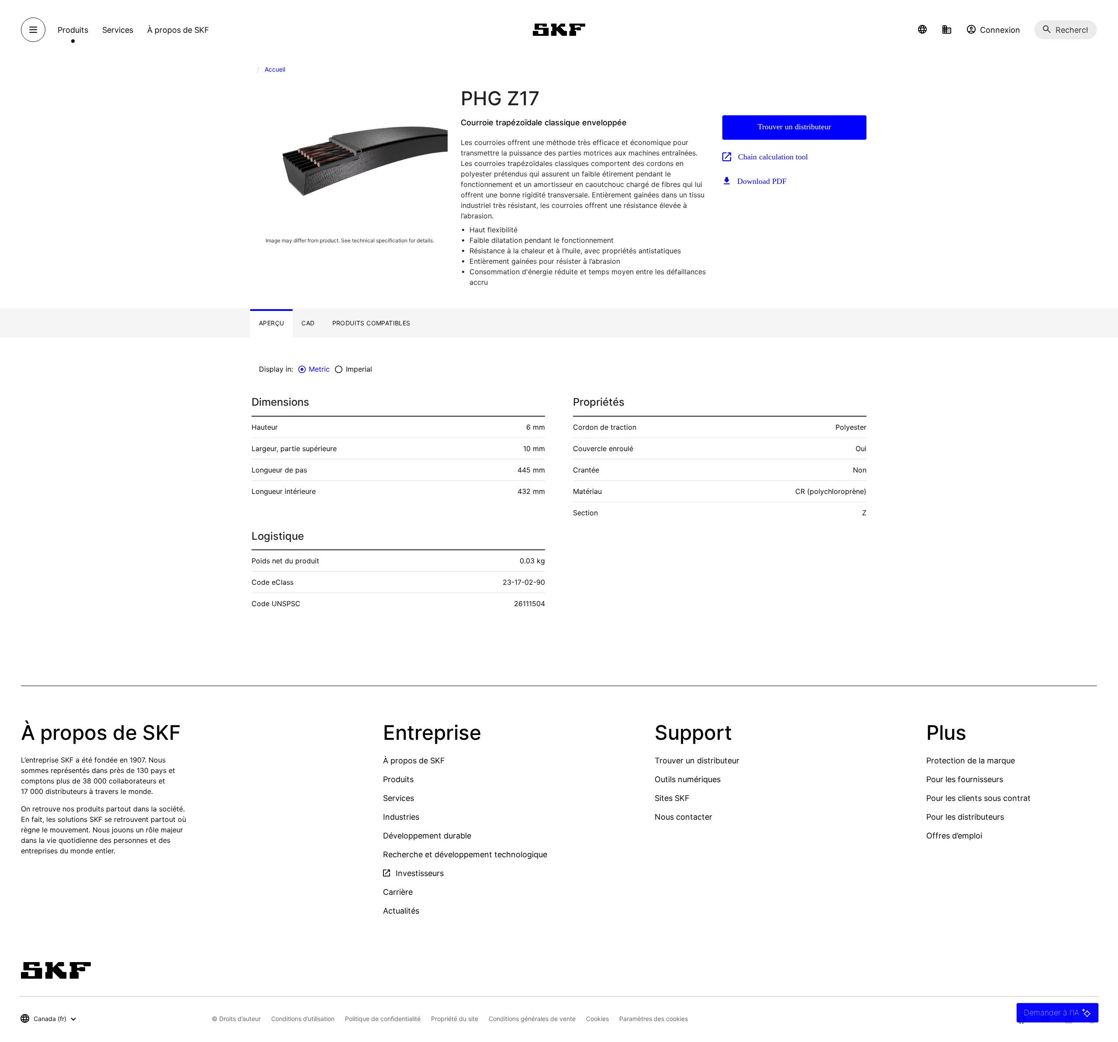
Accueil (275, 69)
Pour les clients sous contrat (978, 798)
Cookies (597, 1018)
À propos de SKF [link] (178, 30)
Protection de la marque (970, 760)
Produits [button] (73, 30)
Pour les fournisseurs (964, 779)
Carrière (398, 892)
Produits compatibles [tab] (371, 323)
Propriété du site (454, 1018)
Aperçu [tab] (271, 323)
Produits (398, 779)
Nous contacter (683, 816)
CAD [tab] (307, 323)
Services (398, 798)
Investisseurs (418, 873)
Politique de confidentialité (383, 1018)
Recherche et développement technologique (465, 854)
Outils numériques (688, 779)
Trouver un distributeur (794, 126)
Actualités (401, 910)
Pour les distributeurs (965, 816)
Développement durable (427, 835)
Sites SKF (672, 798)
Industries (401, 816)
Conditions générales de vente (532, 1018)
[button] (922, 30)
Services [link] (117, 30)
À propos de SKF (414, 760)
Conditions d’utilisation (303, 1018)
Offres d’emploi (954, 835)
